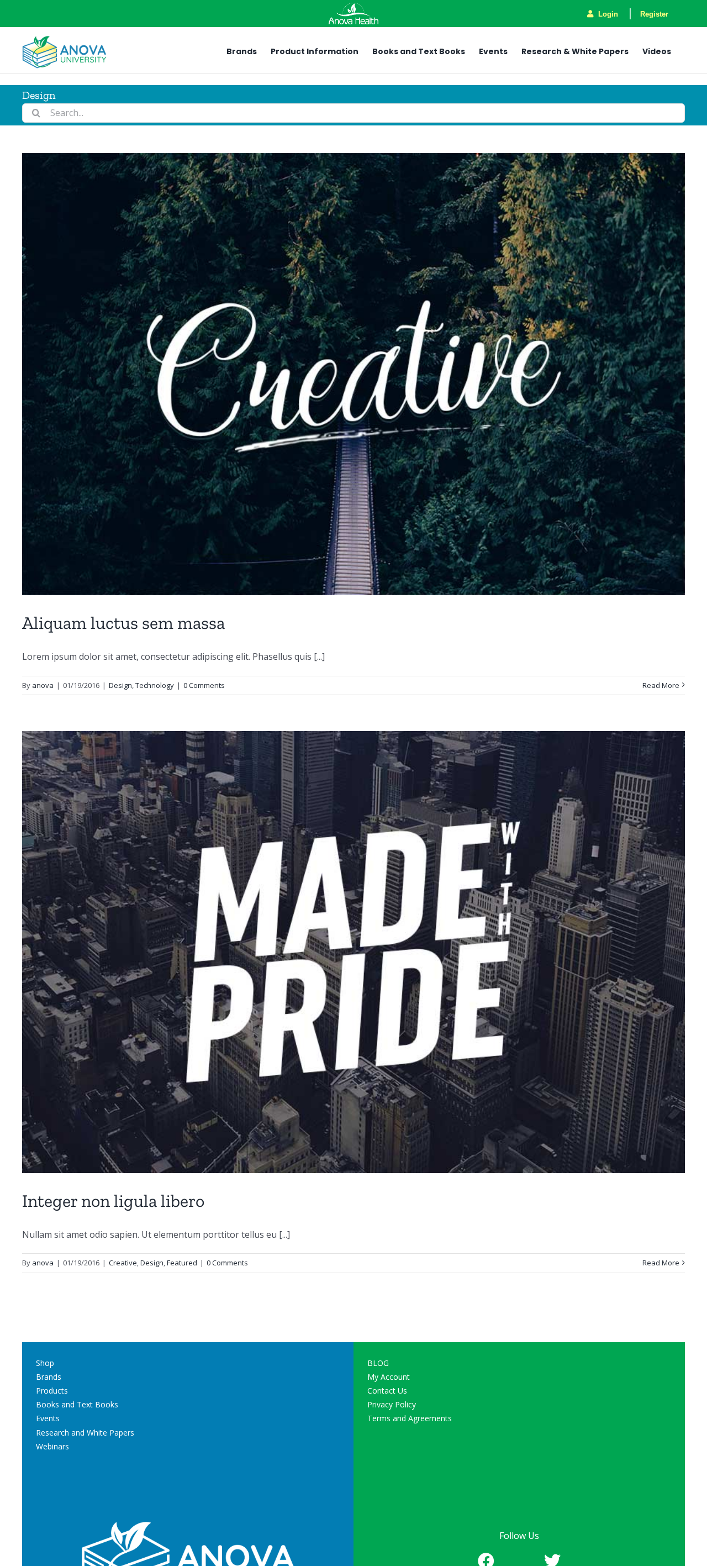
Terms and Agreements (409, 1418)
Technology (154, 685)
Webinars (52, 1446)
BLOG (378, 1363)
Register (654, 14)
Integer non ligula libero (113, 1200)
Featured (182, 1263)
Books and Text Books (77, 1404)
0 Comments (204, 685)
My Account (388, 1376)
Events (48, 1418)
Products (52, 1390)
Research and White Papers (85, 1432)
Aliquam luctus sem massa (123, 622)
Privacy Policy (391, 1404)
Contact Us (387, 1390)
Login (607, 14)
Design (120, 685)
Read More (660, 685)
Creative (123, 1263)
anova (43, 685)
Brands (48, 1376)
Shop (45, 1363)
